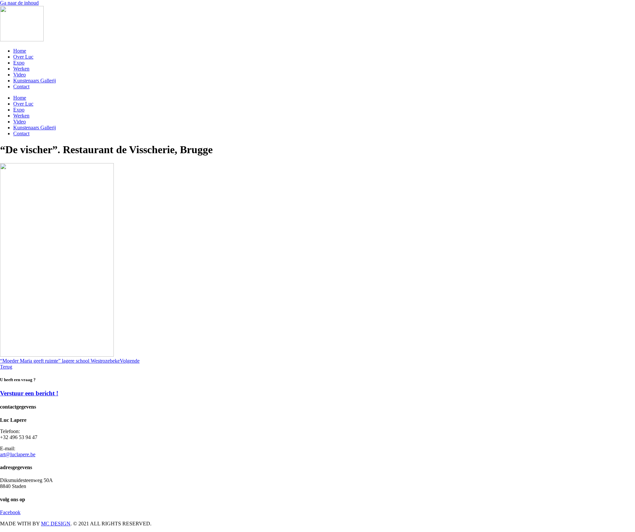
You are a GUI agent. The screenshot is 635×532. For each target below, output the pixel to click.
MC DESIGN (55, 523)
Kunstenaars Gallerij (34, 80)
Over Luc (23, 57)
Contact (21, 86)
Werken (21, 68)
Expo (18, 63)
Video (19, 74)
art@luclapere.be (17, 454)
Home (19, 51)
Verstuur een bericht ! (29, 393)
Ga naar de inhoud (19, 3)
